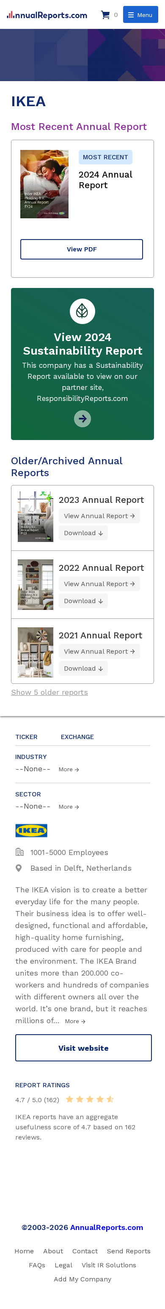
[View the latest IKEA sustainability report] (82, 424)
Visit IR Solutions (109, 1265)
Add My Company (82, 1279)
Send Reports (129, 1251)
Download (80, 533)
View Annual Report (96, 516)
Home (24, 1251)
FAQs (37, 1265)
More (65, 769)
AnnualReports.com (106, 1227)
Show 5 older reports (49, 692)
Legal (63, 1265)
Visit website (83, 1048)
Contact (85, 1251)
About (53, 1251)
